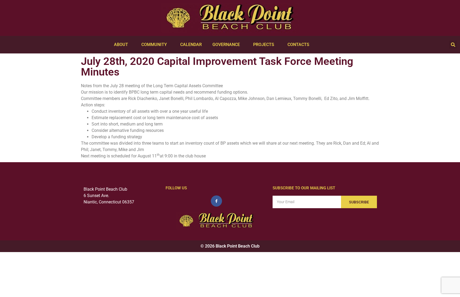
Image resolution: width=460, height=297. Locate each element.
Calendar (191, 44)
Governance (226, 44)
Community (154, 44)
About (121, 44)
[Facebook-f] (216, 201)
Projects (263, 44)
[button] (453, 45)
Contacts (298, 44)
